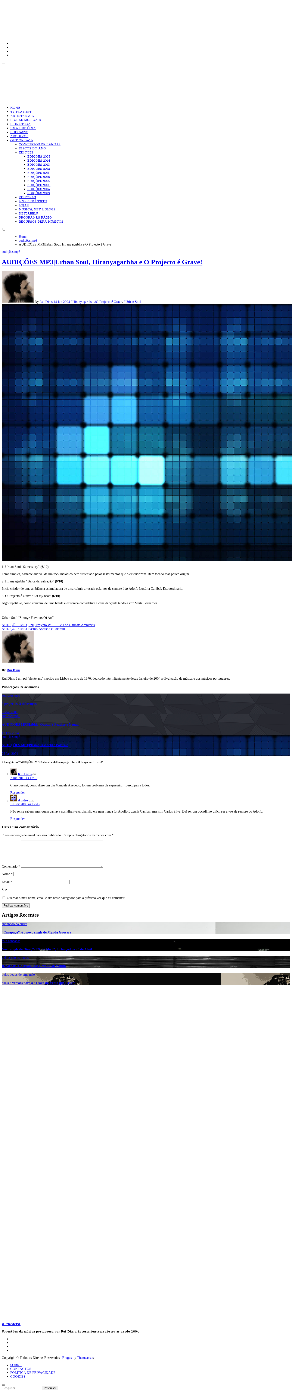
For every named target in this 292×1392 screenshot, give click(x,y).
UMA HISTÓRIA (23, 128)
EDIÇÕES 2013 (38, 165)
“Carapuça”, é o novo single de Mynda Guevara (36, 932)
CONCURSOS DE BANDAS (39, 144)
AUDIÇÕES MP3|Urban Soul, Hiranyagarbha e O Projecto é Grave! (102, 262)
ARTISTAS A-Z (22, 116)
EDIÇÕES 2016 (38, 189)
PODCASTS (19, 132)
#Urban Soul (132, 302)
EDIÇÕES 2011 (38, 173)
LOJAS (24, 205)
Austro (23, 800)
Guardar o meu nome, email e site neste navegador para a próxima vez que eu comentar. (66, 898)
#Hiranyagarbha (82, 302)
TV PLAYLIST (20, 112)
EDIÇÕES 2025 (38, 157)
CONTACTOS (20, 1369)
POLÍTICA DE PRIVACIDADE (33, 1372)
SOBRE (16, 1365)
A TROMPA (63, 17)
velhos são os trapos (15, 957)
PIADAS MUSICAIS (25, 120)
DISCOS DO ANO (32, 148)
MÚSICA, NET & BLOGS (37, 209)
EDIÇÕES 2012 (38, 169)
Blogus (67, 1357)
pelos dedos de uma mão (18, 974)
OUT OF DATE (21, 140)
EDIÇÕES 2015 (38, 193)
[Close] (3, 1385)
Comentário (11, 866)
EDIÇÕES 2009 (38, 181)
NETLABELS (28, 214)
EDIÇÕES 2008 (38, 185)
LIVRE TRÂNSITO (33, 201)
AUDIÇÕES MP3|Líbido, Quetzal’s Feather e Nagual (40, 724)
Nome (7, 874)
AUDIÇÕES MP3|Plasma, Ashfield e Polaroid (35, 745)
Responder (17, 792)
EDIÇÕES (26, 153)
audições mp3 (11, 251)
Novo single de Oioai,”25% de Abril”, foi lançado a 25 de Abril (47, 949)
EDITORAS (27, 197)
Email (7, 882)
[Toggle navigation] (3, 63)
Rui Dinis (46, 302)
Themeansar (85, 1357)
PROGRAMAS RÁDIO (35, 218)
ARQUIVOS (19, 136)
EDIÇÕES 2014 (38, 161)
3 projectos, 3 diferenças (19, 704)
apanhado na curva (14, 924)
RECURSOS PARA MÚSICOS (41, 222)
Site (4, 890)
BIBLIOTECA (20, 124)
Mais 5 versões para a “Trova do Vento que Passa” (38, 983)
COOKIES (17, 1376)
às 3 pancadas (11, 941)
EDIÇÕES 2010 (38, 177)
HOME (15, 108)
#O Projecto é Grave (108, 302)
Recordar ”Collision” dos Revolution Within (34, 966)
